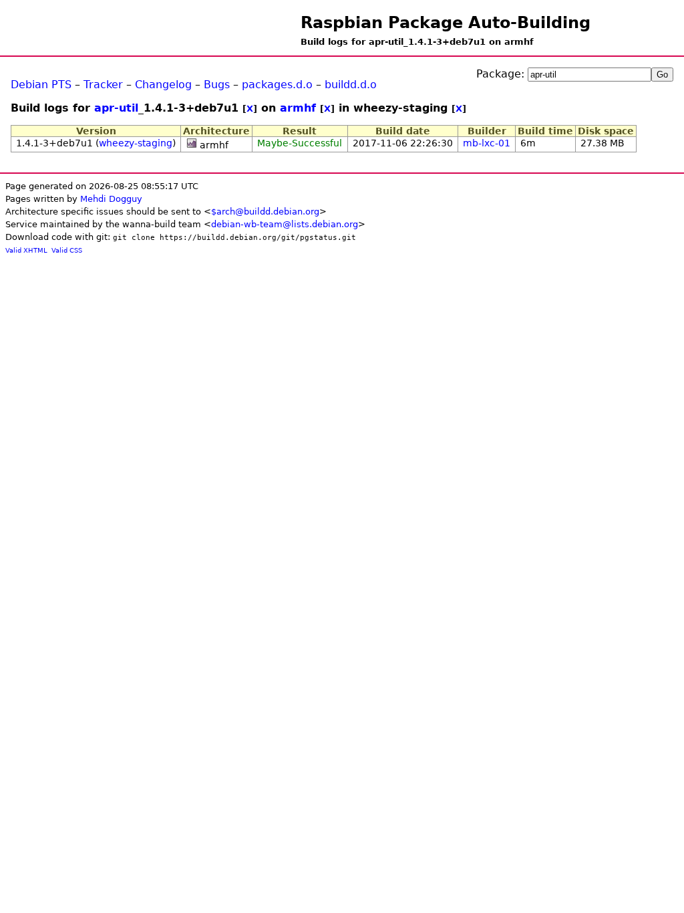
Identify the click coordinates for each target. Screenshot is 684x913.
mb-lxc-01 (486, 143)
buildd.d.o (351, 84)
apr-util (116, 108)
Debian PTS (41, 84)
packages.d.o (277, 84)
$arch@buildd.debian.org (265, 212)
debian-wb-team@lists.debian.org (284, 224)
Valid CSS (66, 250)
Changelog (163, 84)
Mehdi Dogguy (111, 199)
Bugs (217, 84)
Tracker (103, 84)
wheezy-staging (135, 143)
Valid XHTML (26, 250)
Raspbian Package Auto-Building (445, 22)
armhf (298, 108)
